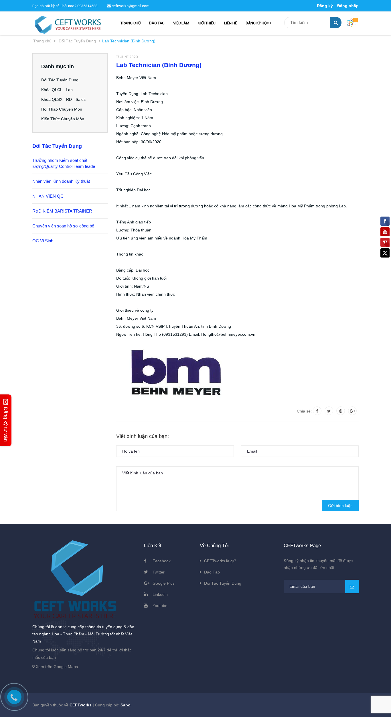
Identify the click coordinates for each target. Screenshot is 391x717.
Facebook (162, 561)
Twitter (159, 572)
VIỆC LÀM (181, 23)
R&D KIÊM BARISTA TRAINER (62, 211)
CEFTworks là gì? (220, 561)
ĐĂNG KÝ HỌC (258, 23)
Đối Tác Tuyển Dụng (59, 80)
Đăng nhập (348, 5)
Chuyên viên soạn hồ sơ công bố (63, 225)
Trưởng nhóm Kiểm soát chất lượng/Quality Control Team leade (63, 163)
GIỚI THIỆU (207, 23)
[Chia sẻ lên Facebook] (317, 410)
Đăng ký (325, 5)
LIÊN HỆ (230, 23)
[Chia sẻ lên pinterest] (340, 410)
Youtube (160, 605)
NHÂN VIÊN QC (48, 196)
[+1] (352, 410)
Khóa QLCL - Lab (57, 89)
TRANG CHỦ (131, 23)
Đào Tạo (212, 572)
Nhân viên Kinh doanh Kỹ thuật (61, 181)
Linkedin (160, 594)
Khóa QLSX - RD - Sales (63, 99)
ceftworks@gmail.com (130, 6)
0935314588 (87, 6)
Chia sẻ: (304, 411)
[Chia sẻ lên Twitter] (329, 410)
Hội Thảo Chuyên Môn (61, 109)
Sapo (126, 705)
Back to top (326, 706)
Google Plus (164, 583)
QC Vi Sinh (42, 240)
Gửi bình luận (340, 505)
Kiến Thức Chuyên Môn (62, 119)
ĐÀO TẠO (157, 23)
